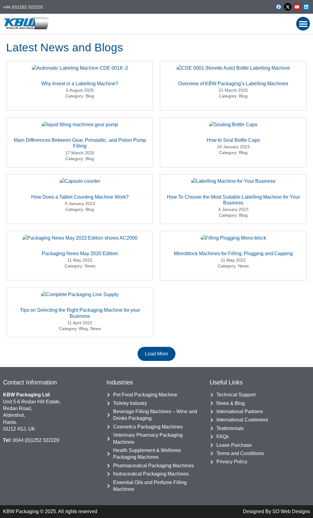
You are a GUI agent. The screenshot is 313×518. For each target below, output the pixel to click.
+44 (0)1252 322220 (23, 7)
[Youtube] (297, 7)
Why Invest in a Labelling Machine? (79, 83)
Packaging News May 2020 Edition (80, 253)
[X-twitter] (288, 7)
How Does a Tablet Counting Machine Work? (80, 197)
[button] (303, 24)
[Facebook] (278, 7)
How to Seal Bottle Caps (233, 140)
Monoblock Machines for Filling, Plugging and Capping (233, 253)
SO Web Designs (291, 511)
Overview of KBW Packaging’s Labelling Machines (233, 83)
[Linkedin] (306, 7)
